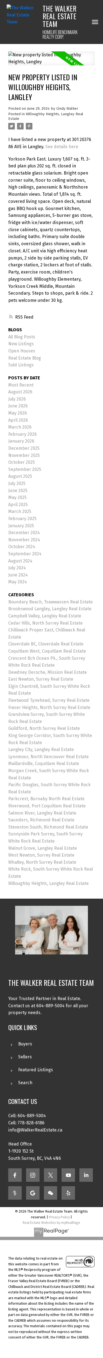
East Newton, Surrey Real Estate (40, 679)
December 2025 (24, 448)
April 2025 (18, 504)
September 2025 (24, 469)
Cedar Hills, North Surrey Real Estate (45, 623)
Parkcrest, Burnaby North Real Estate (46, 798)
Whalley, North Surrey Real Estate (42, 862)
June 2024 (18, 575)
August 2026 (20, 391)
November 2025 (24, 455)
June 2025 (17, 490)
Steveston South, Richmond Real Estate (48, 827)
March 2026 (20, 427)
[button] (15, 1175)
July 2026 (17, 399)
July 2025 (17, 483)
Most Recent (21, 385)
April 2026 (18, 420)
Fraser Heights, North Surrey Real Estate (49, 707)
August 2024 (20, 561)
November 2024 (24, 539)
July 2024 (17, 567)
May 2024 (17, 581)
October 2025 (21, 462)
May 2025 (17, 497)
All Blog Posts (21, 337)
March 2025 (19, 511)
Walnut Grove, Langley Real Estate (42, 848)
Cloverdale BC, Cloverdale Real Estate (45, 644)
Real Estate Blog (24, 358)
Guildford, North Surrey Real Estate (44, 728)
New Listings (21, 343)
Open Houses (21, 351)
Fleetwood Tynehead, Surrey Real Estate (49, 700)
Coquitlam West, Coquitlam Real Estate (47, 651)
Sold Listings (21, 365)
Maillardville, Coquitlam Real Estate (43, 763)
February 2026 (22, 434)
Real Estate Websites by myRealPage (51, 1223)
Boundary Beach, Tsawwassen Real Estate (50, 602)
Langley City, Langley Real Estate (41, 749)
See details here (61, 146)
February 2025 (22, 518)
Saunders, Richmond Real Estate (41, 819)
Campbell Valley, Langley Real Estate (44, 616)
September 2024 (24, 553)
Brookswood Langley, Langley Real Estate (49, 608)
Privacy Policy (59, 1217)
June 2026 (18, 405)
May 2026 (17, 413)
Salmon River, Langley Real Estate (42, 813)
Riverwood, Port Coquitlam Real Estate (47, 805)
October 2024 (21, 546)
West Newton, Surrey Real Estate (41, 855)
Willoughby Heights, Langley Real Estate (48, 883)
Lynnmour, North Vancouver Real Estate (48, 756)
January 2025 (21, 525)
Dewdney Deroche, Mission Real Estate (47, 672)
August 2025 (20, 476)
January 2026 (21, 441)
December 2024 (24, 532)
